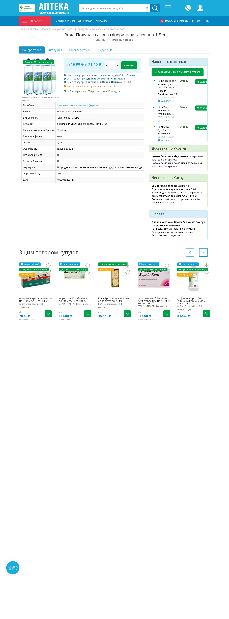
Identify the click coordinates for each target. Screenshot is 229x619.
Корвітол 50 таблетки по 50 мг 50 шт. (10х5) (73, 299)
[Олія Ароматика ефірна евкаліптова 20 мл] (114, 278)
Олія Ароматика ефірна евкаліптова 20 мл (113, 299)
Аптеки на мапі (66, 20)
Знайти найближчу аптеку (178, 72)
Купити (129, 65)
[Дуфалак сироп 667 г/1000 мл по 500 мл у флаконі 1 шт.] (193, 278)
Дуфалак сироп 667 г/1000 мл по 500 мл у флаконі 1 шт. (191, 301)
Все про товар (31, 50)
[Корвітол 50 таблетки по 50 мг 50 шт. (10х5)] (75, 278)
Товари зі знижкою (176, 20)
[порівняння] (53, 64)
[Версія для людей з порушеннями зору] (207, 21)
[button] (203, 252)
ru (193, 20)
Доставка (86, 20)
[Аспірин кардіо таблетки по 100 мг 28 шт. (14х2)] (35, 278)
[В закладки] (53, 71)
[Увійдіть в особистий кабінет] (200, 8)
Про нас (102, 20)
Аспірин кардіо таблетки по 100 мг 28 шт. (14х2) (35, 299)
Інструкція (55, 50)
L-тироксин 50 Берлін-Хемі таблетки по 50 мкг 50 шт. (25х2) (153, 301)
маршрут (165, 100)
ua (198, 20)
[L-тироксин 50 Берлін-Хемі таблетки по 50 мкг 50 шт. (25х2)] (154, 278)
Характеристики (80, 50)
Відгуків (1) (105, 50)
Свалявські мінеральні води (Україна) (78, 105)
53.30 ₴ (203, 81)
